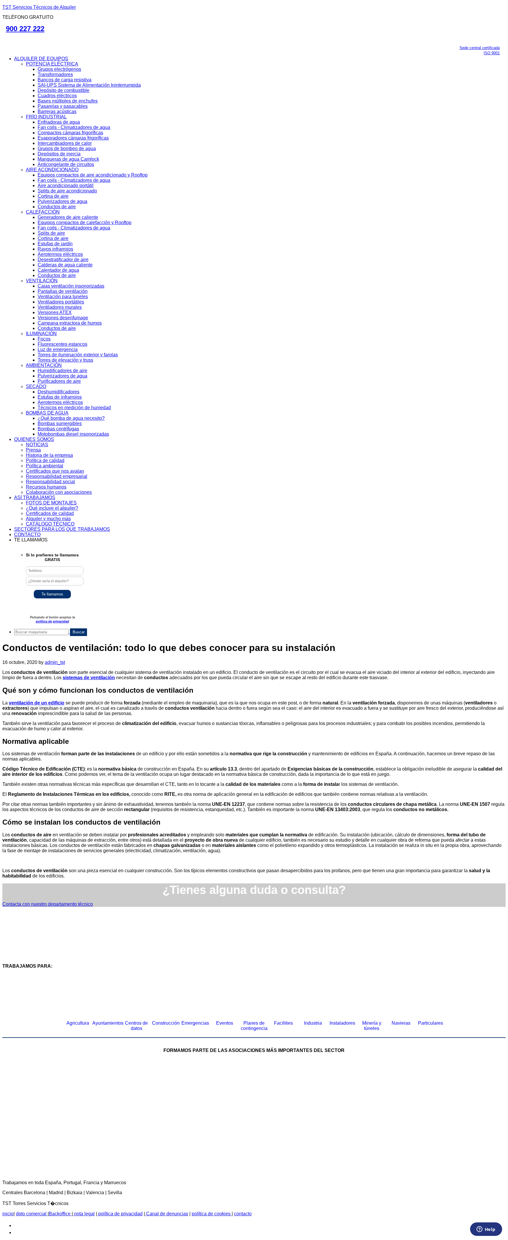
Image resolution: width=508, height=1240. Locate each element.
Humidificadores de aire (62, 370)
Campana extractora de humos (70, 323)
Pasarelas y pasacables (63, 106)
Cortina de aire (53, 196)
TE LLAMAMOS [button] (31, 539)
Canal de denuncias (166, 1213)
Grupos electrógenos (59, 69)
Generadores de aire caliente (68, 217)
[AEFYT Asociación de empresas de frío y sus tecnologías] (117, 1142)
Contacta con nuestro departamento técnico (47, 904)
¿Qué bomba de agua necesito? (71, 418)
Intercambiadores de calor (65, 143)
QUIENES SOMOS (34, 439)
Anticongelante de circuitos (66, 164)
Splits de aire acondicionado (67, 190)
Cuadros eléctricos (57, 95)
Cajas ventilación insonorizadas (71, 285)
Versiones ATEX (55, 312)
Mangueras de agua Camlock (68, 159)
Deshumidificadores (58, 391)
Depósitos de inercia (59, 153)
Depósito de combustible (63, 90)
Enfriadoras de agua (59, 122)
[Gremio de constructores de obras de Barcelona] (412, 1094)
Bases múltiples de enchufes (68, 100)
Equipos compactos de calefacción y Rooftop (84, 222)
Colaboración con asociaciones (59, 492)
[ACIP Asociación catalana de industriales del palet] (48, 1094)
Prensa (33, 449)
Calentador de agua (58, 270)
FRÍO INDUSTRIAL (46, 116)
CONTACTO (27, 534)
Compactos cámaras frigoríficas (70, 132)
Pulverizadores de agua (62, 201)
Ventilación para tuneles (63, 296)
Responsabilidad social (50, 481)
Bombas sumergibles (60, 423)
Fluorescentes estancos (62, 344)
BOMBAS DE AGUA (47, 412)
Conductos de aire (57, 206)
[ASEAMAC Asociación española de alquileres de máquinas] (230, 1094)
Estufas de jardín (55, 243)
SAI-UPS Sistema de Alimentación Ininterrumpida (89, 85)
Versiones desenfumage (63, 317)
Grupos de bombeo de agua (67, 148)
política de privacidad (52, 621)
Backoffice (60, 1213)
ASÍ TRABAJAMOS (34, 497)
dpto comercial (32, 1213)
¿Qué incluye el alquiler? (52, 508)
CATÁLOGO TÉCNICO (50, 523)
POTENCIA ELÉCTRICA (52, 63)
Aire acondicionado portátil (65, 185)
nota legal (84, 1213)
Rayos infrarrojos (55, 248)
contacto (243, 1213)
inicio (8, 1213)
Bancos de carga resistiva (64, 79)
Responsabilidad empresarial (56, 476)
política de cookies (212, 1213)
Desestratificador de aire (63, 259)
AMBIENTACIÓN (44, 365)
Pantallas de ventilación (63, 291)
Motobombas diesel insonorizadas (73, 434)
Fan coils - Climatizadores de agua (74, 127)
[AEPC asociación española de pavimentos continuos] (481, 1094)
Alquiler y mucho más (48, 518)
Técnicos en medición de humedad (74, 407)
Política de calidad (45, 460)
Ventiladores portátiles (61, 301)
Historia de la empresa (49, 455)
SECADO (36, 386)
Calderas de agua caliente (65, 264)
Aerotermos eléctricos (60, 254)
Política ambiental (44, 465)
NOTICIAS (37, 444)
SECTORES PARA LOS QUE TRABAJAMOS (62, 529)
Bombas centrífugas (58, 428)
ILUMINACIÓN (41, 333)
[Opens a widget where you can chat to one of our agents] (486, 1229)
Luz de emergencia (58, 349)
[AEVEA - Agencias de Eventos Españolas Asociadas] (299, 1142)
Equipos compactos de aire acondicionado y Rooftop (93, 174)
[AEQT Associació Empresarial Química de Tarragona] (208, 1142)
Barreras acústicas (57, 111)
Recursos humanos (46, 486)
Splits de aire (51, 233)
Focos (44, 338)
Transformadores (55, 74)
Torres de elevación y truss (65, 360)
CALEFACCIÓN (43, 211)
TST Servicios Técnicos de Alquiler (39, 7)
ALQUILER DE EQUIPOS (41, 58)
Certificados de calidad (50, 513)
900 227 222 (25, 29)
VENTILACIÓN (42, 280)
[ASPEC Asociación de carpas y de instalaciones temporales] (321, 1094)
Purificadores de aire (59, 381)
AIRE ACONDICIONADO (52, 169)
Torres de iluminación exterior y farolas (78, 354)
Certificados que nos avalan (55, 471)
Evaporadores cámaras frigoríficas (73, 137)
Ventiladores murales (60, 307)
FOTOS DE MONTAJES (51, 502)
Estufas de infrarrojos (60, 397)
